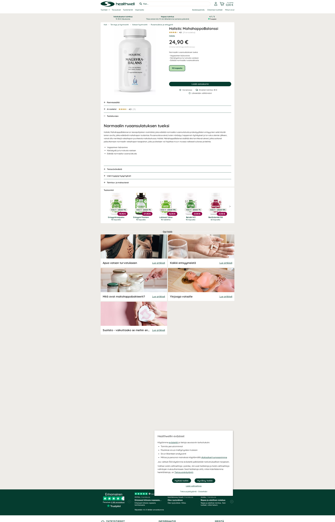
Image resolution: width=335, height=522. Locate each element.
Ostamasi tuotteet (214, 10)
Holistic (172, 36)
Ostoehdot (202, 491)
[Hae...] (140, 4)
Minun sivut (229, 10)
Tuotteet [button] (104, 10)
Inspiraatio (139, 10)
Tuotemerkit (128, 10)
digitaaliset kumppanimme (214, 457)
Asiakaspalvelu (198, 10)
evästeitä (173, 442)
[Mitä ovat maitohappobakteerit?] (134, 284)
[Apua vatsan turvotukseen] (134, 250)
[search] (174, 4)
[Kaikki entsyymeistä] (201, 250)
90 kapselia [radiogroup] (177, 68)
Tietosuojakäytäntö (183, 472)
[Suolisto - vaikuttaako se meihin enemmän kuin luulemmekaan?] (134, 318)
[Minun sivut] (215, 4)
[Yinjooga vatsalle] (201, 284)
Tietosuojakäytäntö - (189, 491)
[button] (226, 4)
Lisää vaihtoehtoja (194, 486)
